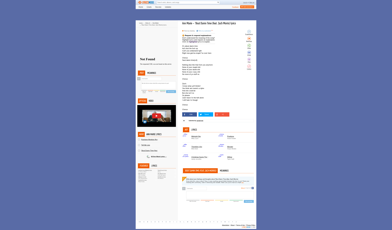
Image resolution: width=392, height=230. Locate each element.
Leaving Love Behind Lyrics (145, 170)
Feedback (235, 7)
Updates (168, 7)
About (233, 225)
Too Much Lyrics (162, 173)
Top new (158, 7)
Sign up (251, 2)
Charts (149, 7)
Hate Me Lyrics (141, 173)
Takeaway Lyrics (142, 176)
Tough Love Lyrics (162, 170)
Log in (245, 2)
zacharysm (200, 120)
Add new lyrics (248, 7)
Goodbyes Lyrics (162, 176)
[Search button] (218, 2)
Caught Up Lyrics (142, 180)
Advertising (225, 225)
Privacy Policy (250, 225)
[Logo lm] (146, 2)
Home (141, 7)
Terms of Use (240, 225)
